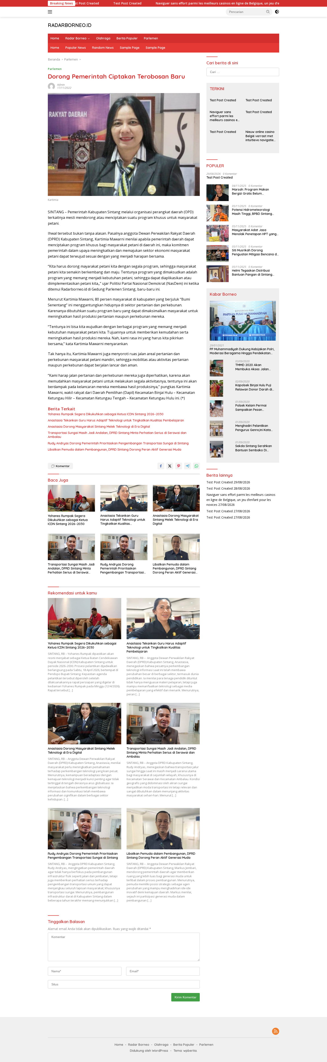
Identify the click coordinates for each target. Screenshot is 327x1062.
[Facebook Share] (160, 466)
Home (54, 38)
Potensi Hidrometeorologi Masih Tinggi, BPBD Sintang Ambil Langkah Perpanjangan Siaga (254, 212)
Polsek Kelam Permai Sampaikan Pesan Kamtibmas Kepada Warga (250, 407)
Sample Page (129, 48)
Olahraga (103, 38)
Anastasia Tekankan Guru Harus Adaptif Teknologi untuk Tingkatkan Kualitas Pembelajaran (116, 420)
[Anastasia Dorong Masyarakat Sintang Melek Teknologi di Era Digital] (176, 498)
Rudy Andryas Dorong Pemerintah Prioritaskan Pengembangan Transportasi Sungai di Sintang (118, 443)
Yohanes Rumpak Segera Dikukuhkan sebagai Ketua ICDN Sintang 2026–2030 (106, 414)
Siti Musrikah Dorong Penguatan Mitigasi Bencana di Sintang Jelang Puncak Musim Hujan (254, 252)
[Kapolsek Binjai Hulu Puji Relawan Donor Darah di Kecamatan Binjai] (216, 388)
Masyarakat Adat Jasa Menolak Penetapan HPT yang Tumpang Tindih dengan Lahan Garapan (255, 232)
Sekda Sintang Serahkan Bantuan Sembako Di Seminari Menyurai (253, 448)
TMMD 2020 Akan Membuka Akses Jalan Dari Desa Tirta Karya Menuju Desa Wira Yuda (252, 367)
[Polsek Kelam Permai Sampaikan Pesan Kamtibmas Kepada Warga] (216, 408)
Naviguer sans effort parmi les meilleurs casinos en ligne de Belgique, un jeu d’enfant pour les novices (208, 3)
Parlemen (151, 38)
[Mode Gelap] (277, 12)
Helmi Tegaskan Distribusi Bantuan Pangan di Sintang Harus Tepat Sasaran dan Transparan (252, 273)
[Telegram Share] (187, 466)
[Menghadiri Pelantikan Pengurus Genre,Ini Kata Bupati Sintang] (216, 429)
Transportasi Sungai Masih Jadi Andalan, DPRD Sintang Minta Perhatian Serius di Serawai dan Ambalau (117, 435)
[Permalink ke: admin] (51, 86)
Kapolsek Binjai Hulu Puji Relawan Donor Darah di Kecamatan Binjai (253, 387)
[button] (268, 11)
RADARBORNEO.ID (69, 25)
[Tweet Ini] (169, 466)
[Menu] (51, 12)
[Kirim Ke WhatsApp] (196, 466)
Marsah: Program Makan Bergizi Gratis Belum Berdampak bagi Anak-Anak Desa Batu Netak (253, 191)
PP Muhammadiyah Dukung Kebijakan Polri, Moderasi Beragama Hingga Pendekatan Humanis (242, 351)
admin (61, 85)
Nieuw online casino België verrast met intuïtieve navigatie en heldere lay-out (260, 136)
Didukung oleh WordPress (149, 1051)
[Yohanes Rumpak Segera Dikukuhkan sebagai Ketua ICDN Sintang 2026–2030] (71, 498)
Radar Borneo (76, 38)
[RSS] (275, 1032)
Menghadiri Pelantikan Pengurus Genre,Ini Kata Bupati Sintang (253, 428)
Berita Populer (127, 38)
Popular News (75, 48)
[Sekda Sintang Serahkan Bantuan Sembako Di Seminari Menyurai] (216, 449)
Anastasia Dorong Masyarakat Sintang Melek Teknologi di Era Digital (99, 427)
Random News (103, 48)
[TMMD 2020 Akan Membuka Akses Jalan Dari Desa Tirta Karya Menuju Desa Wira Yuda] (216, 368)
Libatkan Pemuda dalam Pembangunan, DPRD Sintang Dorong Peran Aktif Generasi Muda (114, 450)
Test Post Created (101, 3)
